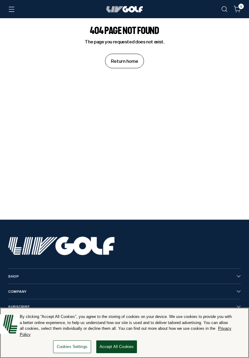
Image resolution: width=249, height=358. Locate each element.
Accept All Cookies (117, 346)
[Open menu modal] (11, 9)
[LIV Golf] (124, 9)
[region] (124, 333)
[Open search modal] (224, 9)
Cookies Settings (72, 346)
